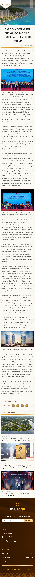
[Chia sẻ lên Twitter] (17, 406)
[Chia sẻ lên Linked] (22, 406)
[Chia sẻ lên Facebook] (13, 406)
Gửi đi (27, 521)
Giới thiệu (5, 553)
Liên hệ (4, 561)
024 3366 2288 (8, 533)
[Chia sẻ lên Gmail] (26, 406)
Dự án (31, 553)
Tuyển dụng (29, 557)
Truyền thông (6, 557)
